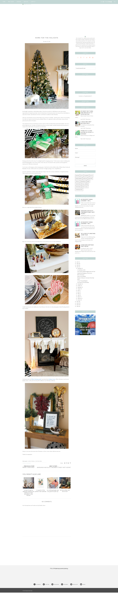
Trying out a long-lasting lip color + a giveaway (87, 132)
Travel (77, 181)
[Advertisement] (46, 550)
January (79, 299)
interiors (38, 461)
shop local (85, 186)
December (80, 268)
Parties (85, 178)
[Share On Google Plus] (68, 463)
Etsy (82, 175)
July (78, 290)
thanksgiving (79, 189)
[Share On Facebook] (66, 463)
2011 (78, 304)
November (80, 284)
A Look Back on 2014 (81, 270)
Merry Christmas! (80, 274)
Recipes (90, 178)
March (79, 296)
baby (88, 181)
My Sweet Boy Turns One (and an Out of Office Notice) (87, 113)
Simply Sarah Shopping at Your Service (84, 273)
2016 (78, 263)
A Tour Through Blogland (82, 280)
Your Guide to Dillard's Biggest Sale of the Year (86, 271)
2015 (78, 265)
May (79, 293)
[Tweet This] (64, 463)
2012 (78, 303)
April (79, 295)
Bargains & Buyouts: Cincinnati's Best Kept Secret (88, 212)
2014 (78, 266)
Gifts (91, 175)
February (79, 298)
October (79, 285)
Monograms (79, 178)
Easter (77, 175)
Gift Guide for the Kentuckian (83, 282)
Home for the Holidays (81, 276)
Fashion (86, 175)
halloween (85, 184)
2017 (78, 262)
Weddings (83, 181)
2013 (78, 301)
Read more (88, 119)
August (79, 288)
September (80, 287)
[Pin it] (70, 463)
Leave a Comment (26, 463)
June (79, 292)
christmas (31, 461)
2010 (78, 306)
